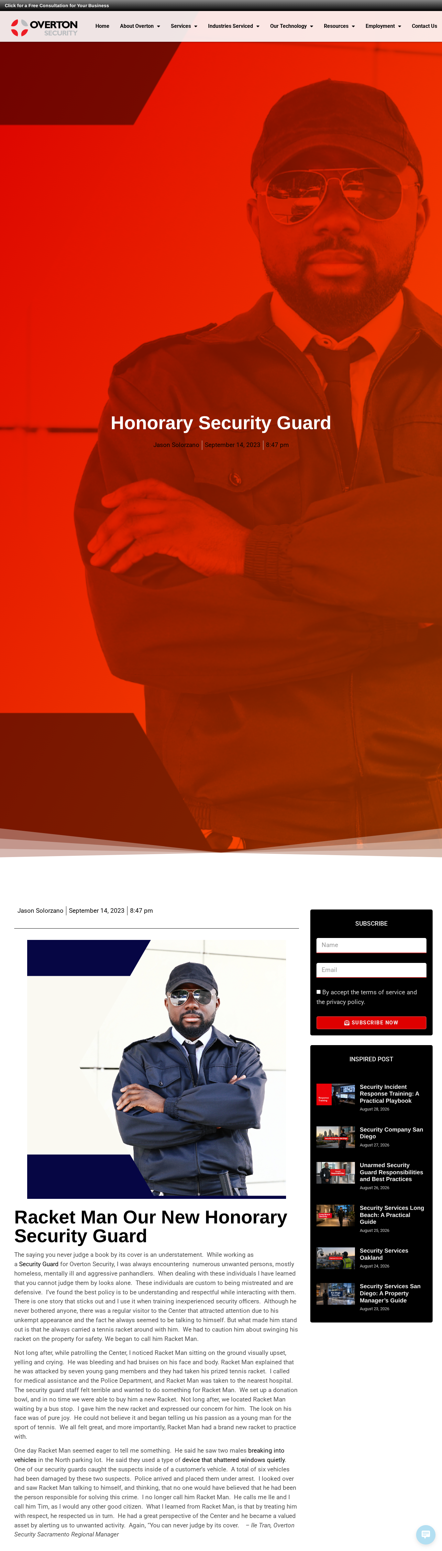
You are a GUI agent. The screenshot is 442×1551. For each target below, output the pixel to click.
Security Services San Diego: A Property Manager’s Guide (390, 1293)
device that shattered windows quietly (233, 1460)
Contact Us (424, 26)
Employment (380, 26)
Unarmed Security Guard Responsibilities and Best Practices (391, 1172)
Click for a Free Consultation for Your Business (57, 5)
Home (102, 26)
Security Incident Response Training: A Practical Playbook (389, 1094)
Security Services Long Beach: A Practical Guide (392, 1215)
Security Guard (39, 1264)
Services (181, 26)
